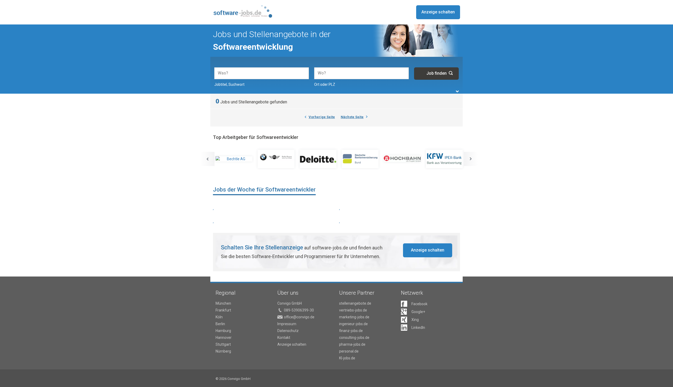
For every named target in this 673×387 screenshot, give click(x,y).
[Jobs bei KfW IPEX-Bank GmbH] (444, 159)
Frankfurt (223, 310)
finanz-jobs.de (351, 331)
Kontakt (283, 337)
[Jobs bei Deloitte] (318, 159)
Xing (415, 320)
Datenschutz (288, 331)
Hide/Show (457, 91)
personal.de (349, 351)
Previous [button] (207, 159)
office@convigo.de (299, 317)
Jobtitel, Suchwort (229, 84)
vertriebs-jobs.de (353, 310)
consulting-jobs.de (354, 337)
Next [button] (471, 159)
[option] (234, 158)
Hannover (224, 337)
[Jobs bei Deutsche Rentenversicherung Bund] (360, 159)
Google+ (418, 312)
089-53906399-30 (299, 310)
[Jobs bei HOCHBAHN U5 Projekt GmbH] (402, 158)
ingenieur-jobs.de (353, 324)
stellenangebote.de (355, 303)
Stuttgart (223, 344)
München (223, 303)
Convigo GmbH (289, 303)
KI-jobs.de (347, 358)
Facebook (419, 304)
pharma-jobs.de (352, 344)
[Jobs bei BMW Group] (276, 159)
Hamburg (223, 331)
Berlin (220, 324)
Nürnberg (223, 351)
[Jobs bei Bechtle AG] (234, 159)
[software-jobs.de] (242, 11)
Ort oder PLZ (324, 84)
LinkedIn (418, 327)
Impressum (286, 324)
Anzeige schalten (438, 11)
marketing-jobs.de (354, 317)
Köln (219, 317)
